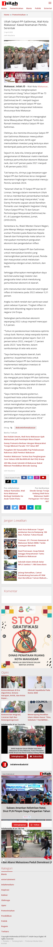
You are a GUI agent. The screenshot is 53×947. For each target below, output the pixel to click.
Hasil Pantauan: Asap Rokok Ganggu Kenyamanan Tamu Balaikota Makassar (31, 554)
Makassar (43, 86)
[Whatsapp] (38, 507)
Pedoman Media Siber (34, 941)
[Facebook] (24, 477)
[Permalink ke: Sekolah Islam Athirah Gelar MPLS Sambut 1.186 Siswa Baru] (10, 565)
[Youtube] (43, 477)
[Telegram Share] (30, 507)
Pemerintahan (8, 910)
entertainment (8, 879)
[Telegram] (14, 481)
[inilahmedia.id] (9, 3)
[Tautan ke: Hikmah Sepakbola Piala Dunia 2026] (40, 682)
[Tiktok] (8, 481)
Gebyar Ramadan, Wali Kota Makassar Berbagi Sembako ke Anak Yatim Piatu (14, 493)
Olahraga (5, 900)
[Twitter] (30, 477)
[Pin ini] (22, 507)
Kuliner (4, 895)
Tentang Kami (17, 941)
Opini (3, 905)
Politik (4, 921)
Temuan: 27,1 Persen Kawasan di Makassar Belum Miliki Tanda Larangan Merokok (33, 543)
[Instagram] (36, 477)
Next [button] (46, 76)
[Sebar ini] (7, 507)
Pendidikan (6, 916)
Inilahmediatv (7, 884)
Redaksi (6, 941)
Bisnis (4, 874)
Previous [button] (7, 76)
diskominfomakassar (25, 427)
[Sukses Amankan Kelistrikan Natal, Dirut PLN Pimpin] (26, 796)
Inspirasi (5, 890)
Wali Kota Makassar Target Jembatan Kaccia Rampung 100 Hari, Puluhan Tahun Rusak (32, 532)
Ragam (4, 926)
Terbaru (5, 931)
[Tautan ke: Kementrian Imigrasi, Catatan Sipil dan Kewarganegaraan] (13, 707)
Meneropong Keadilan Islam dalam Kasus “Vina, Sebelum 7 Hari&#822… (39, 717)
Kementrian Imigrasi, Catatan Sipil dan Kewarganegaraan (11, 717)
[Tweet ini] (15, 507)
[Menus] (50, 3)
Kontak (4, 943)
